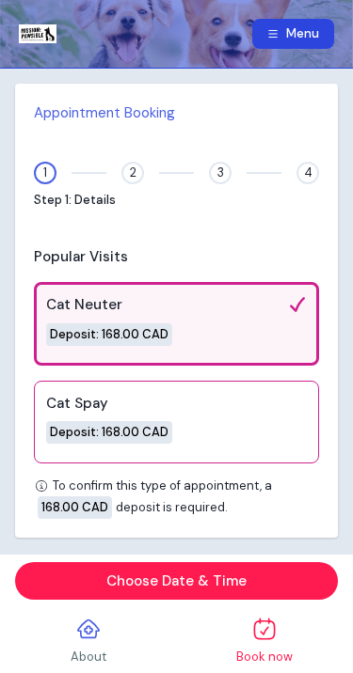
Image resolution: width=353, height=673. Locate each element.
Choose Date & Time (176, 580)
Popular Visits (81, 256)
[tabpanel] (176, 311)
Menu (302, 33)
